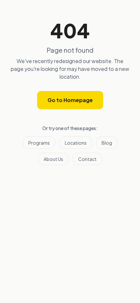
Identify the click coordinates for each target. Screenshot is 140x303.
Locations (76, 143)
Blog (107, 143)
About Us (53, 159)
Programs (39, 143)
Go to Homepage (70, 100)
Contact (87, 159)
